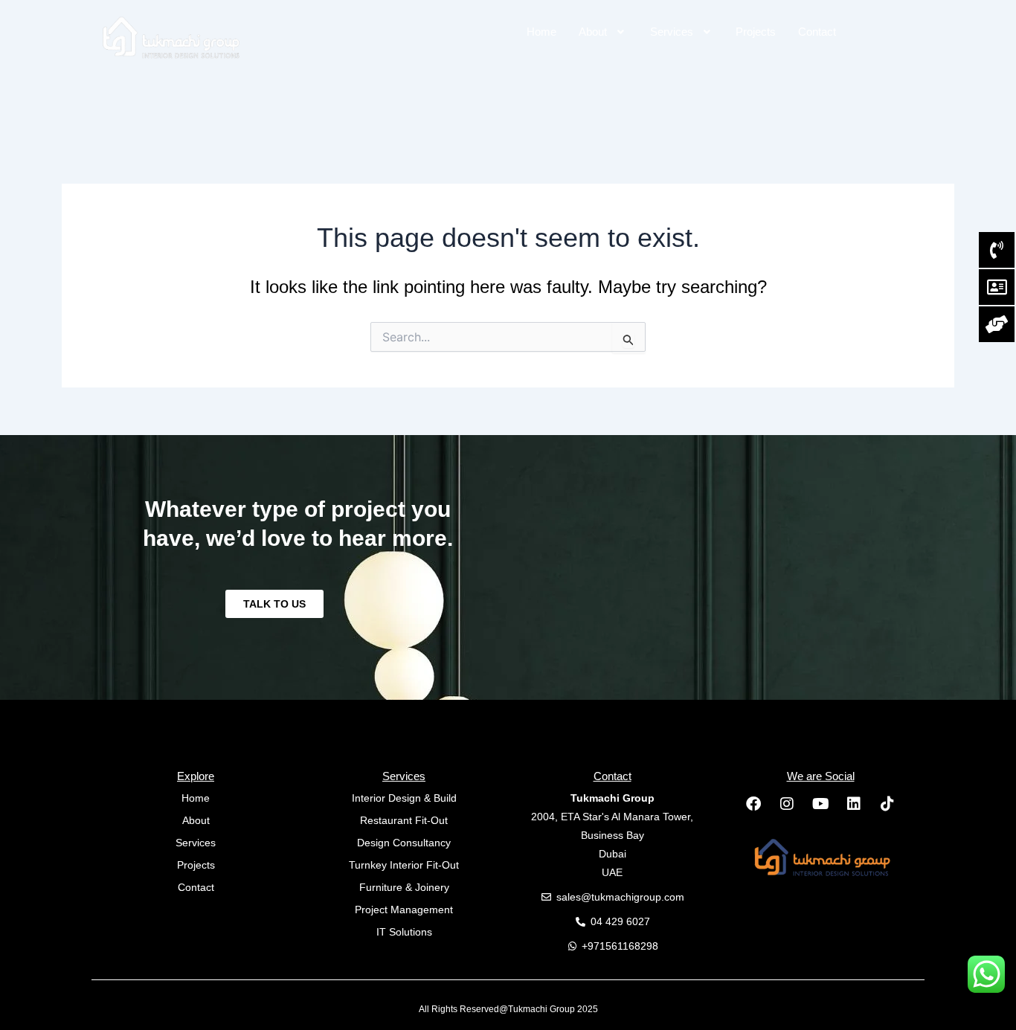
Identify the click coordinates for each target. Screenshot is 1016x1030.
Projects (756, 31)
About (593, 31)
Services (671, 31)
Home (541, 31)
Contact (817, 31)
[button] (603, 31)
